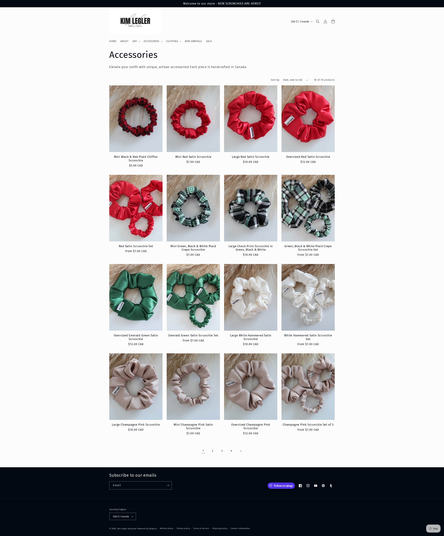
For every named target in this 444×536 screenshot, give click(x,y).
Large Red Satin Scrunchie (251, 156)
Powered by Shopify (147, 528)
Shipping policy (219, 528)
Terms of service (201, 528)
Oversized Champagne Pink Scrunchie (250, 426)
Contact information (240, 528)
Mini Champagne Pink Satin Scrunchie (193, 426)
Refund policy (166, 528)
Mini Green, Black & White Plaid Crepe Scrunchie (193, 248)
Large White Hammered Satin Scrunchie (250, 337)
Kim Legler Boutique (127, 528)
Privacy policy (183, 528)
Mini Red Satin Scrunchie (193, 156)
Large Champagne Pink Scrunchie (136, 424)
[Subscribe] (168, 485)
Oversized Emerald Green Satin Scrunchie (136, 337)
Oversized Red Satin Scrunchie (308, 156)
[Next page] (241, 451)
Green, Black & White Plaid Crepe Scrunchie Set (308, 248)
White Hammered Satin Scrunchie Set (308, 337)
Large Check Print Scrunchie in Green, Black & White (251, 248)
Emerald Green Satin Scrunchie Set (193, 335)
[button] (136, 41)
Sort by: (275, 79)
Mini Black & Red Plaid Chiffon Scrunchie (136, 158)
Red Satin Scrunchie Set (136, 246)
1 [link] (203, 450)
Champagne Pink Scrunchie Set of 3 (308, 424)
